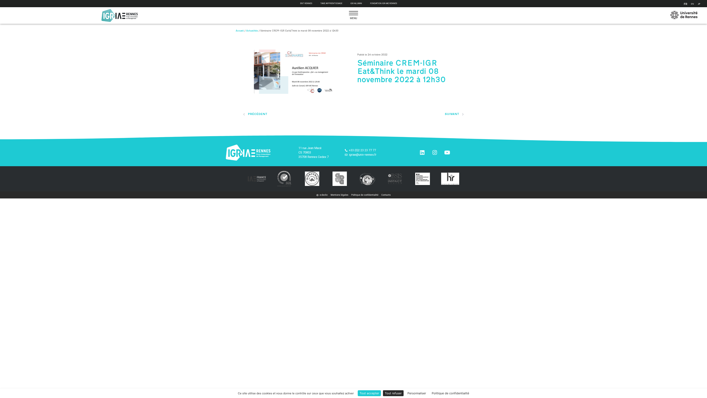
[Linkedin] (422, 152)
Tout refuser (393, 393)
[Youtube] (447, 152)
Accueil (240, 31)
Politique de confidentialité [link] (450, 393)
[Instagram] (435, 152)
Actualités (252, 31)
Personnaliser (416, 393)
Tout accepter (369, 393)
